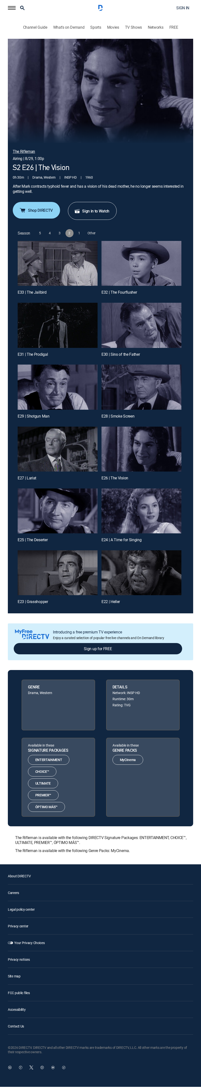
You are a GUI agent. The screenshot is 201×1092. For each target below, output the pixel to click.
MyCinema (128, 759)
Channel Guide (35, 27)
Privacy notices (19, 959)
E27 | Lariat (27, 478)
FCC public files (19, 992)
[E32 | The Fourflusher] (141, 263)
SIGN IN (182, 8)
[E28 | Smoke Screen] (141, 387)
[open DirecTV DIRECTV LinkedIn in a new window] (10, 1067)
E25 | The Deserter (33, 539)
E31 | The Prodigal (33, 354)
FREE (173, 27)
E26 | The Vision (114, 478)
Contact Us (16, 1026)
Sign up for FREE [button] (98, 648)
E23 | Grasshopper (33, 601)
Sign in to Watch (95, 211)
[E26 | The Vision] (141, 449)
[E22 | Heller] (141, 572)
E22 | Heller (110, 601)
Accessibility (16, 1009)
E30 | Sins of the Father (120, 354)
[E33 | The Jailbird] (58, 263)
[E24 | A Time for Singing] (141, 510)
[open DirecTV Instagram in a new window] (42, 1067)
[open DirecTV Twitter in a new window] (31, 1067)
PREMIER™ (43, 795)
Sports (95, 27)
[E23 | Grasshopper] (58, 572)
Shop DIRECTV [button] (40, 210)
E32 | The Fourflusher (119, 292)
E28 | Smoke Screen (117, 416)
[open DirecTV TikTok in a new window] (64, 1067)
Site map (14, 976)
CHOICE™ (42, 771)
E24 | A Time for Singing (121, 539)
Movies (113, 27)
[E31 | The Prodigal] (58, 325)
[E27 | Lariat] (58, 449)
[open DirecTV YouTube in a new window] (53, 1067)
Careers (13, 892)
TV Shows (133, 27)
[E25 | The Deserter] (58, 510)
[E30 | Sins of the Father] (141, 325)
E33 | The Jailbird (32, 292)
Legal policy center (21, 909)
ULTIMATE (43, 783)
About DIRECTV (19, 876)
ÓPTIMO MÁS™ (46, 806)
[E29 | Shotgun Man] (58, 387)
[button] (12, 8)
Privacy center (18, 926)
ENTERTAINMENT (48, 759)
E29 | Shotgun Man (34, 416)
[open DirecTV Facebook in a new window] (21, 1067)
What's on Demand (69, 27)
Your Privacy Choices (29, 942)
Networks (155, 27)
